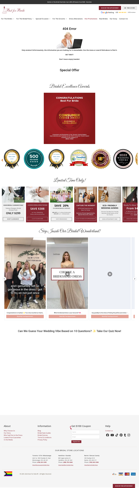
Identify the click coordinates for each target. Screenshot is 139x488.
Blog (39, 414)
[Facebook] (107, 419)
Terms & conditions (44, 420)
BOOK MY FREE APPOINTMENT (110, 8)
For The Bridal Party (24, 19)
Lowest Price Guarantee (12, 420)
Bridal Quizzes (43, 418)
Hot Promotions (91, 19)
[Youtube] (112, 419)
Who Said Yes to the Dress (13, 418)
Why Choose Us (9, 414)
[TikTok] (116, 419)
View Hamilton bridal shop (65, 448)
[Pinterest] (121, 419)
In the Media (8, 423)
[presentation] (2, 160)
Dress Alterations (76, 19)
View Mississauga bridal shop (40, 448)
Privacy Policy (42, 423)
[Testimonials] (119, 12)
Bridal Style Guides (44, 416)
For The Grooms (58, 19)
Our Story (113, 19)
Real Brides (103, 19)
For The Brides (7, 19)
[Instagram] (128, 419)
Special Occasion (42, 19)
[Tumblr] (125, 419)
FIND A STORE (130, 8)
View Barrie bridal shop (91, 448)
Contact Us (123, 19)
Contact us (109, 414)
